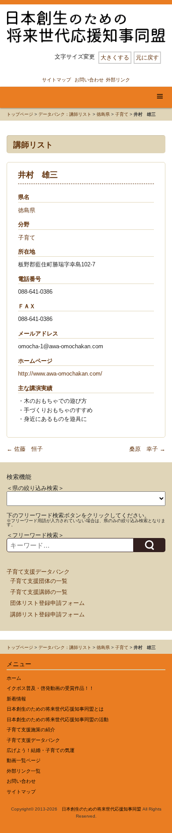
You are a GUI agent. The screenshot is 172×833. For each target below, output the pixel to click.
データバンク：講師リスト (64, 114)
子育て (121, 114)
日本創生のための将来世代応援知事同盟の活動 (57, 719)
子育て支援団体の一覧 (38, 581)
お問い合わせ (89, 79)
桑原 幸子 (147, 449)
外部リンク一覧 (24, 771)
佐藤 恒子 (25, 449)
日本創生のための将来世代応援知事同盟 (101, 809)
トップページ (20, 114)
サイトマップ (56, 79)
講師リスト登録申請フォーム (47, 614)
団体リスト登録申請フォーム (47, 603)
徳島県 (103, 114)
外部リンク (118, 79)
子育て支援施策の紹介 (31, 729)
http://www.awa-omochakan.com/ (60, 373)
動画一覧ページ (24, 760)
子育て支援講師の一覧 (38, 592)
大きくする (115, 57)
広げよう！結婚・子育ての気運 (41, 750)
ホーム (14, 678)
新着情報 (16, 698)
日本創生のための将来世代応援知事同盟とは (55, 708)
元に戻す (147, 57)
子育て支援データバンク (38, 571)
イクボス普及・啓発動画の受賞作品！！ (50, 688)
